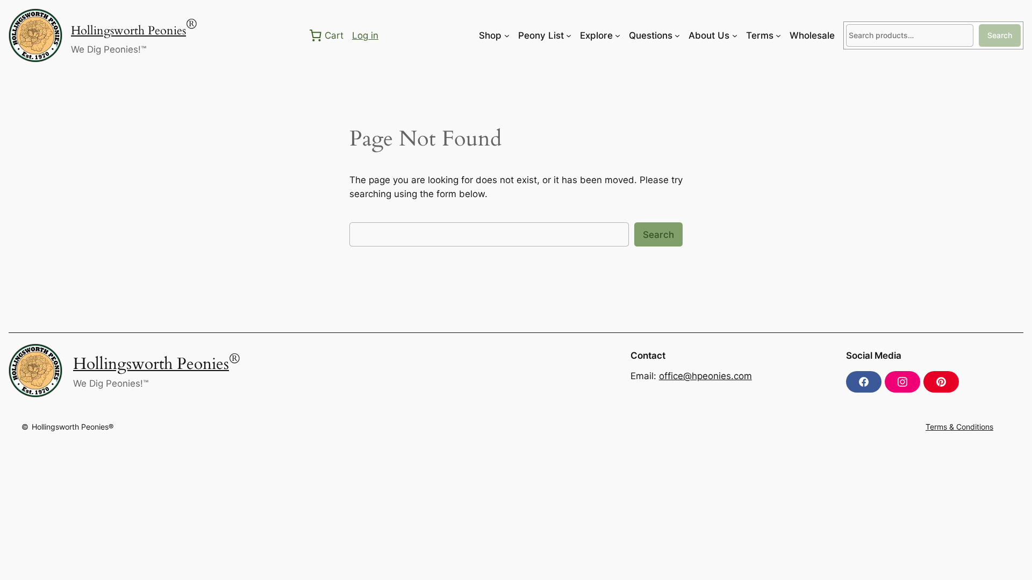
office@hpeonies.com (705, 376)
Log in (365, 35)
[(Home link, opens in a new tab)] (35, 35)
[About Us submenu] (734, 35)
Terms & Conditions (959, 426)
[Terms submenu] (778, 35)
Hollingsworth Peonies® (72, 426)
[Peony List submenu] (568, 35)
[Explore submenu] (617, 35)
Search (999, 35)
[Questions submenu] (677, 35)
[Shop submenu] (507, 35)
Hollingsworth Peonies (128, 31)
